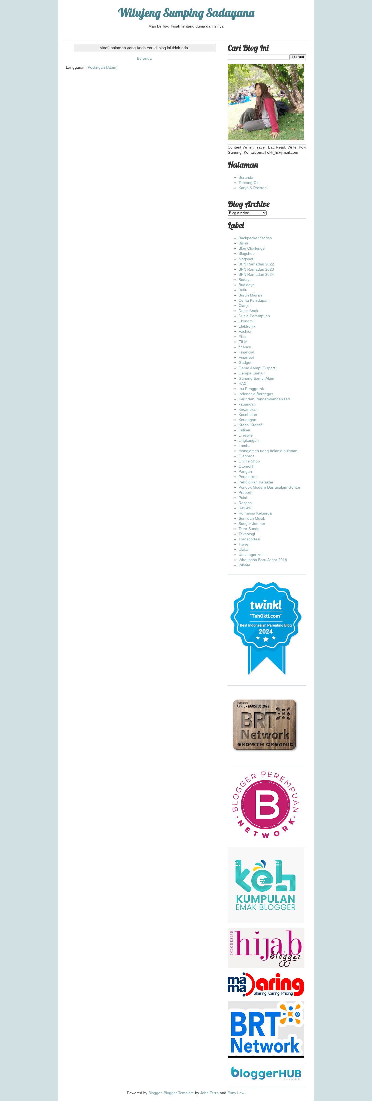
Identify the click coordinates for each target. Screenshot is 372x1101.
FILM (243, 342)
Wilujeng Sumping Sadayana (186, 12)
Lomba (245, 445)
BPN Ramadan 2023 (256, 269)
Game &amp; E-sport (257, 368)
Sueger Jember (252, 523)
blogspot (246, 259)
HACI (243, 383)
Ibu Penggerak (251, 388)
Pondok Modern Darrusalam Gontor (269, 487)
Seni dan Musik (252, 518)
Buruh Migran (250, 295)
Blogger (154, 1093)
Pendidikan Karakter (256, 482)
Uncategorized (251, 554)
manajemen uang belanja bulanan (268, 451)
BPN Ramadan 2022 (256, 264)
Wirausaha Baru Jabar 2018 (263, 560)
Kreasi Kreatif (250, 425)
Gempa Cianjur (252, 373)
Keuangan (247, 420)
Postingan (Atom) (103, 67)
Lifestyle (246, 435)
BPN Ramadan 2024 (256, 274)
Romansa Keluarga (255, 513)
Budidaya (247, 285)
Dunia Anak (248, 310)
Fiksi (242, 336)
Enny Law (235, 1093)
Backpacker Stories (255, 238)
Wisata (244, 565)
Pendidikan (248, 476)
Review (245, 508)
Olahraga (247, 456)
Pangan (245, 471)
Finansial (246, 357)
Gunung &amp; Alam (256, 378)
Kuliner (245, 430)
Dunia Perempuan (254, 316)
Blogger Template (179, 1093)
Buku (243, 290)
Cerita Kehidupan (254, 300)
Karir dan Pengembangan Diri (264, 399)
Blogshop (247, 253)
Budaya (245, 279)
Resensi (245, 503)
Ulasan (245, 549)
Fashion (245, 331)
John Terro (209, 1093)
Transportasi (249, 539)
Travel (244, 544)
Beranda (144, 58)
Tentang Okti (249, 182)
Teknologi (247, 534)
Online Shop (249, 461)
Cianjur (245, 305)
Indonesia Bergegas (256, 394)
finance (245, 347)
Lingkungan (249, 440)
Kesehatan (248, 414)
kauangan (247, 404)
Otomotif (246, 466)
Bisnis (244, 243)
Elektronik (247, 326)
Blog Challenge (252, 248)
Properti (245, 492)
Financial (246, 352)
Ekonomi (246, 321)
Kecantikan (248, 409)
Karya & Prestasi (253, 188)
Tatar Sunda (249, 529)
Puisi (243, 497)
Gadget (245, 362)
